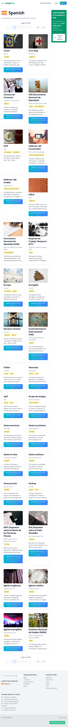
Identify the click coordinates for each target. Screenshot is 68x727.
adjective (32, 201)
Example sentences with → (13, 70)
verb (47, 686)
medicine (32, 57)
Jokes (25, 686)
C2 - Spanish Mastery (8, 710)
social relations (33, 402)
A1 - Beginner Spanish (8, 697)
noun (11, 373)
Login (56, 3)
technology (7, 152)
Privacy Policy (63, 717)
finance (6, 103)
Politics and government (36, 155)
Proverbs (27, 684)
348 (38, 27)
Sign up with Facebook (60, 37)
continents (7, 291)
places (15, 291)
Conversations (28, 682)
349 (43, 27)
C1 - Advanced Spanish (8, 708)
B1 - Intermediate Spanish (10, 701)
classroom (49, 680)
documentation (39, 106)
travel (31, 106)
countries (7, 335)
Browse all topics (51, 688)
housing (6, 544)
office (30, 252)
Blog (25, 678)
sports (6, 373)
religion (6, 57)
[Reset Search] (21, 675)
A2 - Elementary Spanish (9, 699)
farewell (6, 431)
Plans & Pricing (46, 3)
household (16, 152)
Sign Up (63, 3)
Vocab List (27, 680)
